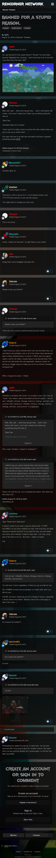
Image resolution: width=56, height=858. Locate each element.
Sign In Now (28, 819)
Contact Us (28, 852)
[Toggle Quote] (6, 318)
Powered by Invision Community (28, 857)
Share (14, 835)
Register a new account (28, 802)
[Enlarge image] (15, 704)
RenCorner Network (22, 3)
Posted (17, 49)
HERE (18, 139)
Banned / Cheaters (24, 37)
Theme (18, 852)
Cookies (37, 852)
